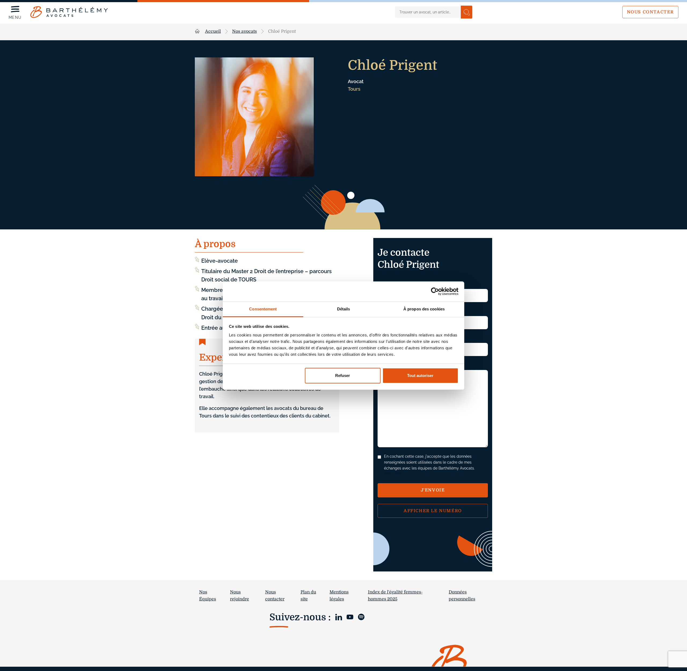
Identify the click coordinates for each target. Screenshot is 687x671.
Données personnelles (462, 596)
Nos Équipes (207, 596)
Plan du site (308, 596)
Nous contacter (650, 12)
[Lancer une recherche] (466, 12)
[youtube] (349, 616)
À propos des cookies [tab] (424, 309)
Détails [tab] (343, 309)
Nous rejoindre (239, 596)
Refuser (342, 375)
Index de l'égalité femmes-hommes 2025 (395, 596)
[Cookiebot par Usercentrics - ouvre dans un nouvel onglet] (434, 291)
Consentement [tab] (263, 309)
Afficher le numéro (433, 510)
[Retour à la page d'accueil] (69, 12)
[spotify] (361, 616)
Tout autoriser (420, 375)
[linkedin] (338, 616)
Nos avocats (244, 31)
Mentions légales (339, 596)
